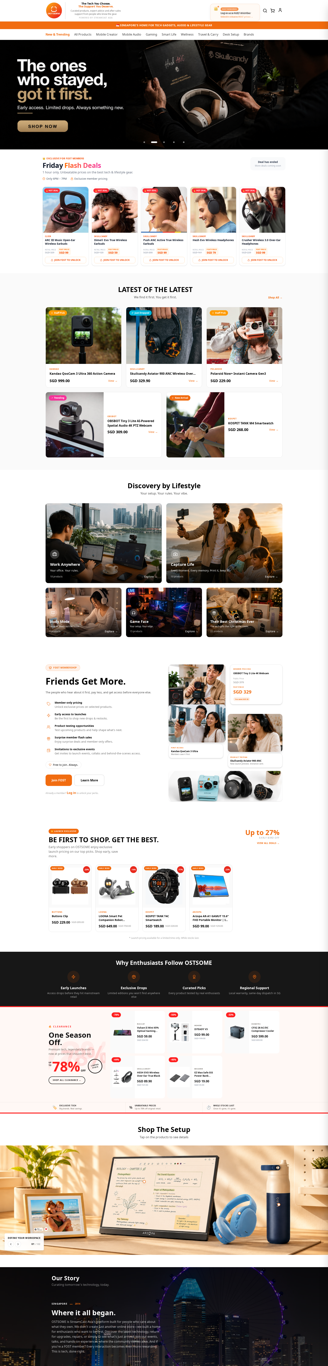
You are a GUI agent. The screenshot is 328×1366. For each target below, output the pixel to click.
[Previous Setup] (11, 1244)
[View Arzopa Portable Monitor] (144, 1181)
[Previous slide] (7, 94)
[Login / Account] (280, 10)
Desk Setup (231, 34)
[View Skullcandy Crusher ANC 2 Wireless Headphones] (239, 1213)
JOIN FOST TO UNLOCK (67, 260)
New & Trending (58, 34)
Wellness (187, 34)
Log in (71, 793)
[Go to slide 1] (144, 142)
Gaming (151, 34)
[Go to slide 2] (154, 142)
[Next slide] (321, 94)
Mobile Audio (131, 34)
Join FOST (59, 780)
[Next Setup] (18, 1244)
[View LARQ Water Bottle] (278, 1204)
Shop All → (275, 297)
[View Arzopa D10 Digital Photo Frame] (49, 1208)
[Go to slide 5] (184, 142)
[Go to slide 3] (164, 142)
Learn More (89, 780)
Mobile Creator (107, 34)
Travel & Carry (208, 34)
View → (112, 381)
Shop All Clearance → (67, 1080)
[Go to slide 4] (174, 142)
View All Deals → (268, 843)
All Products (82, 34)
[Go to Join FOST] (164, 94)
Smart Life (169, 34)
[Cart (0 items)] (272, 10)
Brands (249, 34)
